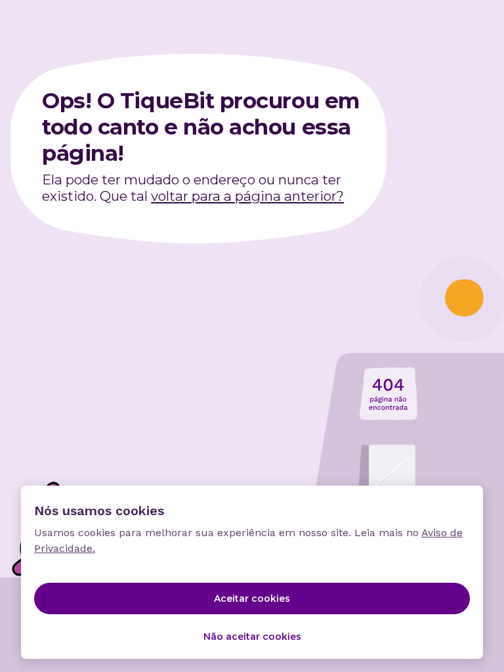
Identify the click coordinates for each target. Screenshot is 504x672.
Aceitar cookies (252, 598)
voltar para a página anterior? (247, 196)
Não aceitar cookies (252, 636)
